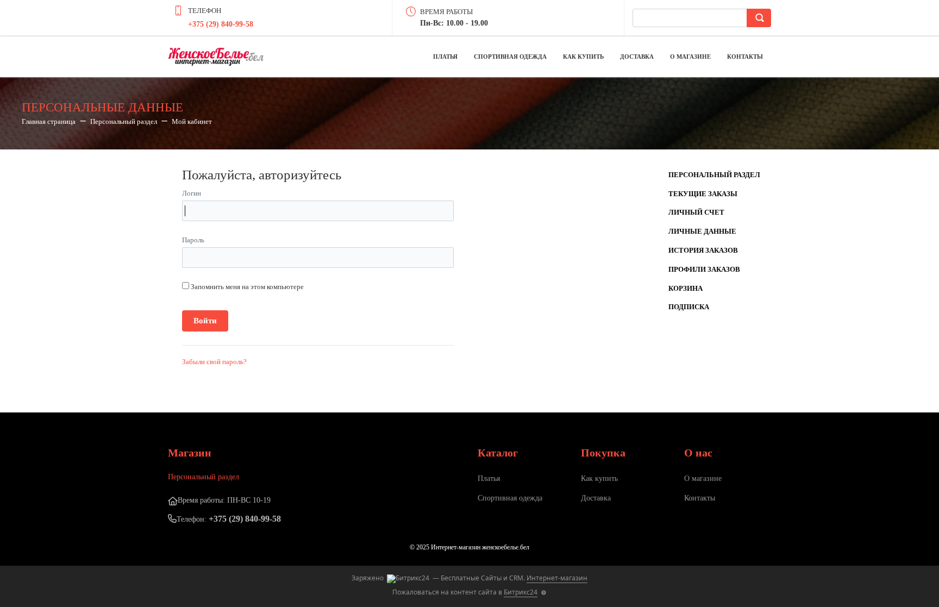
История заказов (703, 250)
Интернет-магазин (557, 578)
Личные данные (702, 231)
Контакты (745, 56)
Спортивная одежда (510, 56)
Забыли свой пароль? (214, 362)
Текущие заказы (702, 194)
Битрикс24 (520, 592)
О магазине (690, 56)
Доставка (637, 56)
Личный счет (696, 212)
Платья (445, 56)
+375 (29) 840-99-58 (220, 24)
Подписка (688, 307)
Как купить (583, 56)
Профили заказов (704, 269)
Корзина (685, 288)
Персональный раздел (714, 175)
